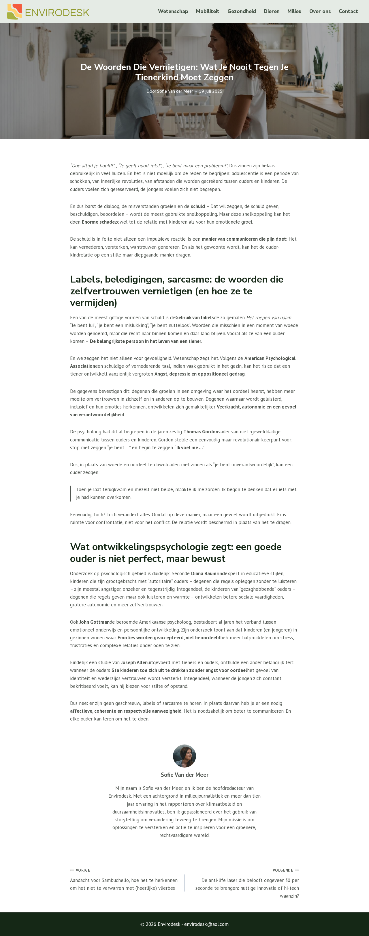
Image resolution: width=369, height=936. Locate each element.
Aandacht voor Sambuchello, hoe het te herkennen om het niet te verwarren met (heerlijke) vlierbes (124, 879)
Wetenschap (173, 11)
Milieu (294, 11)
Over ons (320, 11)
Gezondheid (241, 11)
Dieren (272, 11)
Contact (348, 11)
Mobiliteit (207, 11)
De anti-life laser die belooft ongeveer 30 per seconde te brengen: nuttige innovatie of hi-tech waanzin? (247, 883)
